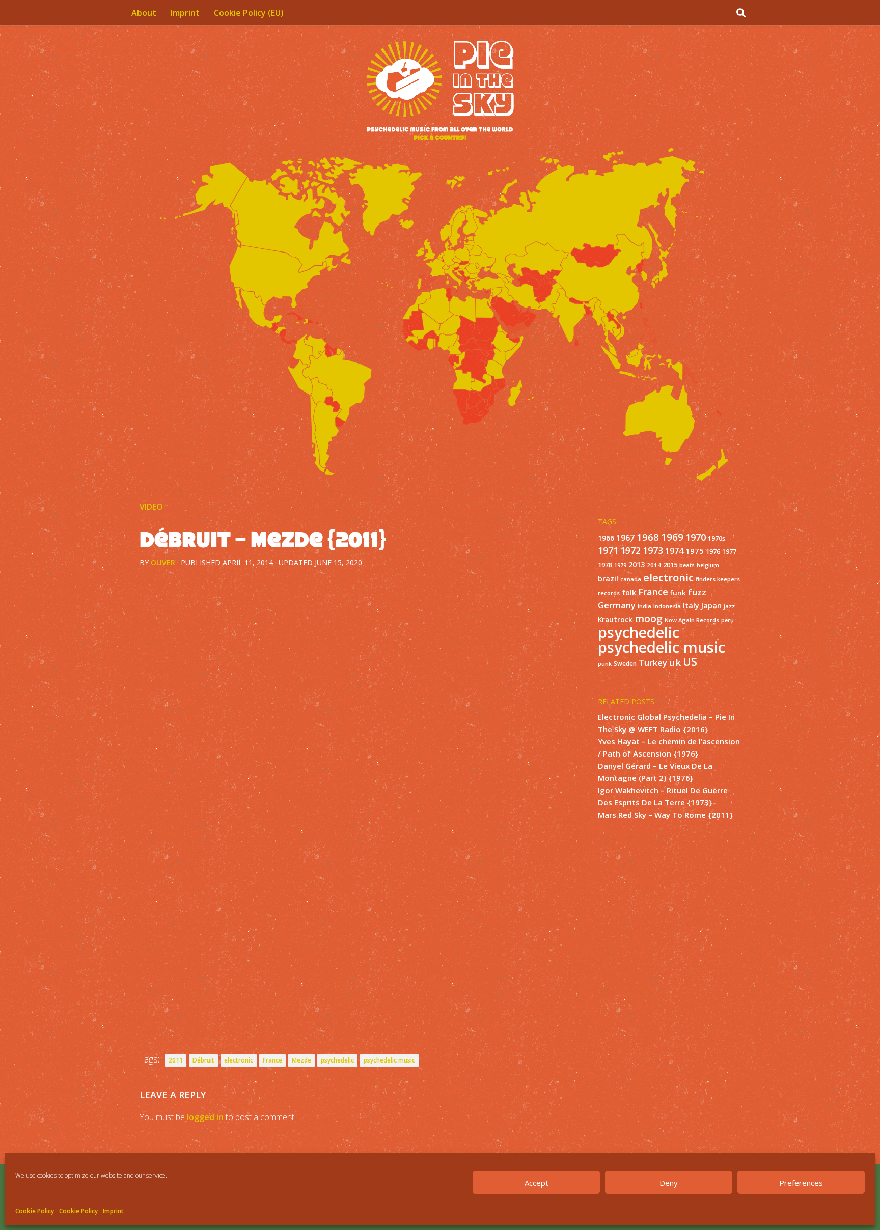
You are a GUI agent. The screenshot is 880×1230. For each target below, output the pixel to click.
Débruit (203, 1060)
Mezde (301, 1060)
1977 (729, 551)
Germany (617, 605)
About (143, 12)
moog (649, 618)
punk (605, 663)
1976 (713, 551)
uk (675, 662)
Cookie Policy (34, 1211)
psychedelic (337, 1060)
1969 (672, 537)
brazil (608, 578)
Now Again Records (692, 620)
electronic (238, 1060)
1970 (695, 537)
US (690, 661)
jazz (729, 606)
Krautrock (615, 619)
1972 (630, 550)
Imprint (113, 1211)
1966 (606, 538)
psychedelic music (389, 1060)
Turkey (653, 662)
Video (151, 506)
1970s (716, 538)
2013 (636, 564)
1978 (605, 565)
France (272, 1060)
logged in (205, 1117)
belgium (708, 565)
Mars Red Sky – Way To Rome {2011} (665, 814)
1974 (674, 550)
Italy (691, 605)
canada (630, 579)
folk (629, 592)
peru (727, 620)
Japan (711, 605)
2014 (654, 565)
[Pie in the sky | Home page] (440, 92)
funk (678, 592)
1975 (694, 551)
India (644, 606)
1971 (608, 550)
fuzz (697, 592)
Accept (536, 1183)
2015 (670, 565)
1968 (648, 536)
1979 (620, 565)
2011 (176, 1060)
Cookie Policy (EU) (249, 12)
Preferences (801, 1183)
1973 (653, 550)
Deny (668, 1183)
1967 (625, 537)
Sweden (625, 663)
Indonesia (667, 606)
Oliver (163, 562)
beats (687, 565)
